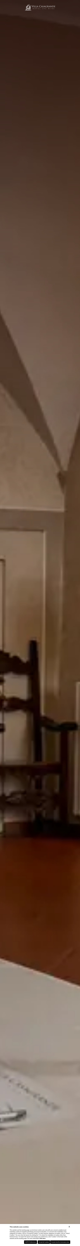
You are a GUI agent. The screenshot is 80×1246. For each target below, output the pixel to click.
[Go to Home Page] (40, 7)
